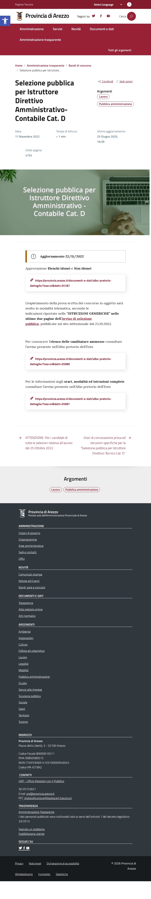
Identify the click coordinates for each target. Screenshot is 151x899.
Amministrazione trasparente (40, 39)
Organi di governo (29, 533)
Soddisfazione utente (31, 834)
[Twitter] (93, 16)
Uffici (22, 558)
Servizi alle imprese (30, 689)
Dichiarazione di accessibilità (63, 863)
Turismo (23, 721)
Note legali (35, 863)
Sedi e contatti (27, 552)
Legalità (23, 663)
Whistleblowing (24, 874)
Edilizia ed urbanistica (32, 651)
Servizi (57, 28)
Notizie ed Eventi (29, 581)
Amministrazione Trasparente (36, 812)
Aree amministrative (31, 546)
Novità (76, 28)
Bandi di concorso (80, 65)
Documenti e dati (102, 28)
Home (18, 65)
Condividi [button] (107, 81)
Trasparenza (26, 603)
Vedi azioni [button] (126, 81)
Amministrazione (32, 28)
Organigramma (28, 539)
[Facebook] (101, 16)
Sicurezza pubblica (30, 696)
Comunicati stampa (30, 574)
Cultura (23, 644)
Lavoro (103, 96)
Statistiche (62, 874)
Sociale (23, 702)
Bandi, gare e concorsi (32, 587)
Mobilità (23, 670)
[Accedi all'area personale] (129, 4)
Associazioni (26, 638)
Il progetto (44, 874)
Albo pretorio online (31, 609)
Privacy (19, 863)
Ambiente (25, 631)
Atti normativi (27, 616)
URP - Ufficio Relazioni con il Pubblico (41, 781)
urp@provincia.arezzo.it (40, 793)
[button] (5, 21)
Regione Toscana (24, 4)
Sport (22, 709)
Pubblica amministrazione (115, 104)
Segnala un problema (32, 829)
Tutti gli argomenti (119, 50)
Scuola (23, 683)
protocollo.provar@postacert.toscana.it (48, 798)
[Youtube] (108, 16)
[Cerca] (131, 16)
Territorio (24, 715)
